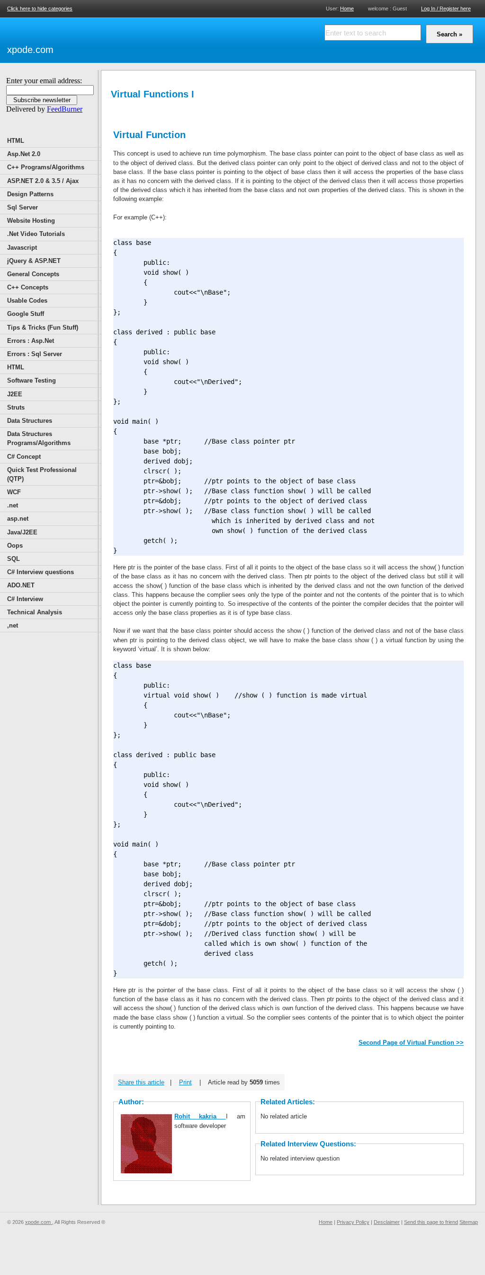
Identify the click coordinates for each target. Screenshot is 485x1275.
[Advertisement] (166, 39)
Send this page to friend (431, 1222)
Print (185, 1082)
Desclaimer (387, 1222)
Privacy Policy (353, 1222)
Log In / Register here (446, 8)
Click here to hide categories (39, 8)
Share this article (141, 1082)
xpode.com (30, 49)
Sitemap (468, 1222)
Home (347, 8)
